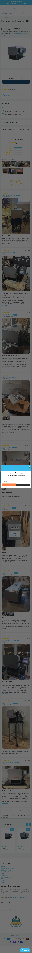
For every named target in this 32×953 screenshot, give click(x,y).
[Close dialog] (30, 467)
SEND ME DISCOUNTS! (9, 484)
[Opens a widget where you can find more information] (25, 950)
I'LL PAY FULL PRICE (23, 484)
